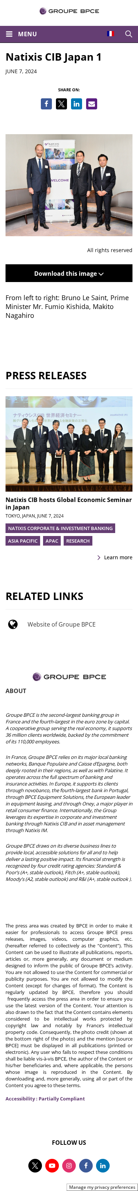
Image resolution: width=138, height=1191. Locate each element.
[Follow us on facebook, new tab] (86, 1166)
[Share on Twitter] (61, 104)
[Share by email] (92, 104)
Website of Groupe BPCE (62, 624)
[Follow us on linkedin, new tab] (103, 1166)
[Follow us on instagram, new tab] (69, 1166)
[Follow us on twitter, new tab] (35, 1166)
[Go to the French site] (111, 33)
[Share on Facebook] (46, 104)
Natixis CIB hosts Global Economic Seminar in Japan (69, 503)
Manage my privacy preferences (102, 1187)
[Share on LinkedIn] (76, 104)
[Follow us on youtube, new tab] (52, 1166)
